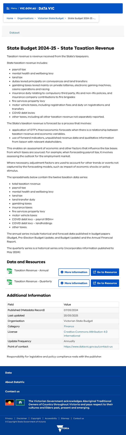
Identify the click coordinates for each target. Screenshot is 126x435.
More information (75, 272)
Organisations (25, 18)
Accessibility (51, 418)
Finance (69, 326)
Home (10, 18)
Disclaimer (22, 418)
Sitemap (65, 418)
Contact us (12, 391)
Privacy (9, 418)
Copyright (36, 418)
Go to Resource (106, 272)
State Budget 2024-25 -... (81, 18)
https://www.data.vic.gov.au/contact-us (88, 346)
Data (8, 373)
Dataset (15, 32)
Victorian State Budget (51, 18)
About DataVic (14, 382)
